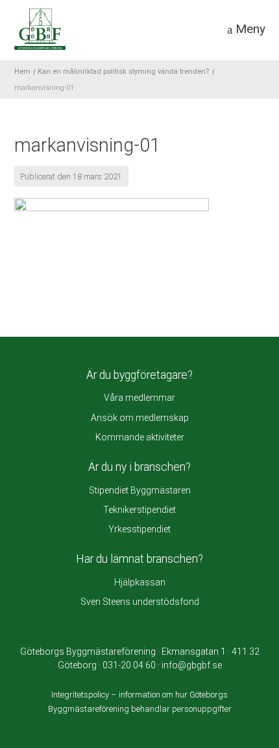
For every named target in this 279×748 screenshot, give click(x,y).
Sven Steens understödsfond (139, 601)
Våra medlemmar (139, 397)
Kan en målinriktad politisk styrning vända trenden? (123, 71)
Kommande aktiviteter (139, 437)
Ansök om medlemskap (140, 418)
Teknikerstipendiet (139, 509)
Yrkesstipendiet (139, 529)
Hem (22, 71)
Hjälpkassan (139, 582)
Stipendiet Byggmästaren (140, 490)
